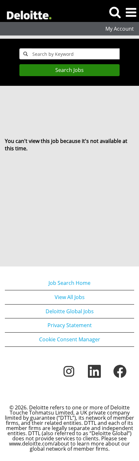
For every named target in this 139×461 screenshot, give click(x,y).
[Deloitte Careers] (26, 12)
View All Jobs (70, 297)
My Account (119, 29)
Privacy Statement (70, 325)
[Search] (115, 12)
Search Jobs (69, 70)
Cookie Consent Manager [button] (69, 339)
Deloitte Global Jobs (70, 311)
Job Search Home (69, 282)
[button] (131, 12)
